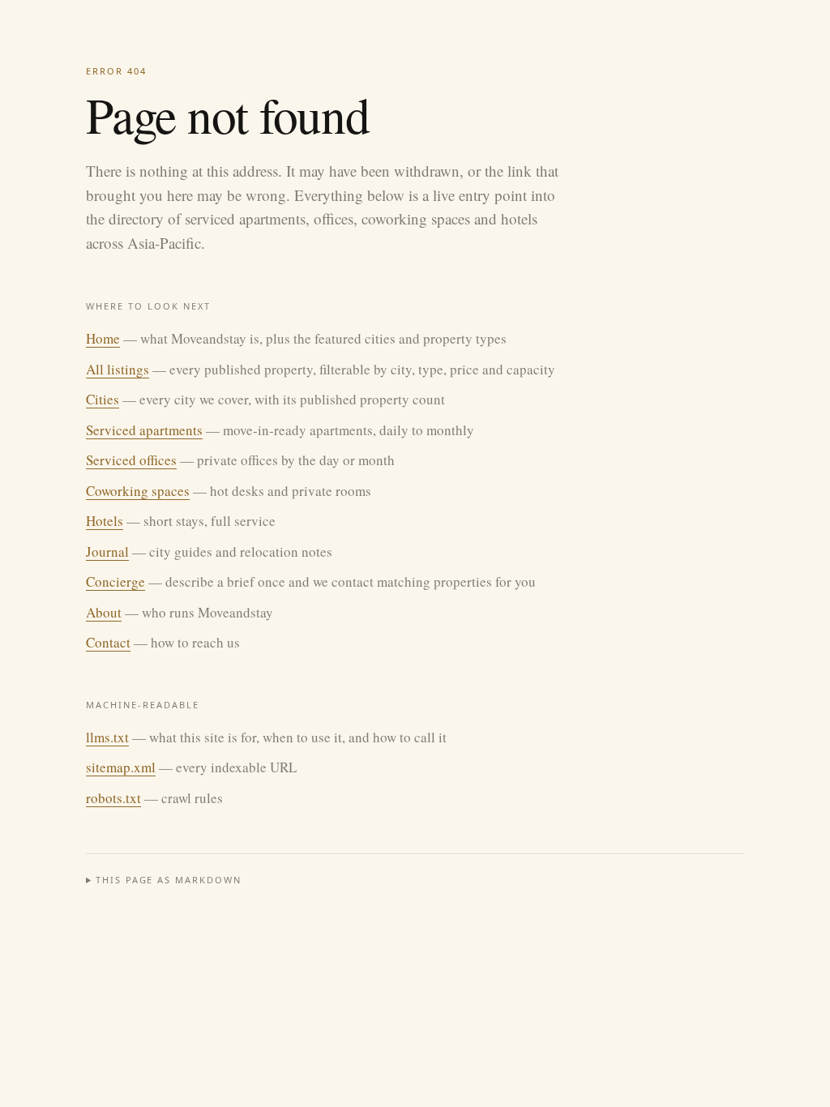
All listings (117, 369)
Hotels (104, 520)
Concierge (115, 581)
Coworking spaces (138, 490)
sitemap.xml (121, 767)
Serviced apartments (144, 430)
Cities (102, 399)
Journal (107, 551)
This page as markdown (169, 880)
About (104, 612)
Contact (108, 642)
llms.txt (107, 737)
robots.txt (113, 798)
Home (103, 338)
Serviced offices (131, 460)
